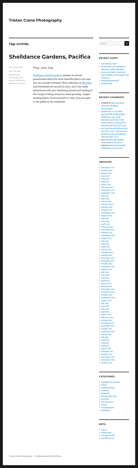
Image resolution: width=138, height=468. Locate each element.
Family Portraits (108, 388)
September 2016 (108, 193)
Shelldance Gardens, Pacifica (50, 56)
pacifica (19, 77)
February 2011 (107, 351)
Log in (104, 430)
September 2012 (108, 298)
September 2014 (108, 235)
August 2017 (106, 173)
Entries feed (106, 433)
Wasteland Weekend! (110, 81)
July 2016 (105, 196)
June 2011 (105, 340)
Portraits (105, 399)
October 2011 (106, 329)
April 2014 (105, 247)
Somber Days (107, 83)
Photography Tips (109, 396)
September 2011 (108, 331)
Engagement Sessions (110, 382)
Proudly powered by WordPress (48, 456)
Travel (104, 405)
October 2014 (106, 233)
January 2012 (106, 320)
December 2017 (107, 167)
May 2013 (105, 278)
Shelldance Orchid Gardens (47, 75)
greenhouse (14, 75)
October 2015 (106, 210)
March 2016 (106, 201)
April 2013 (105, 281)
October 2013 (106, 264)
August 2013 (106, 269)
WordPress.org (107, 438)
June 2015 (105, 221)
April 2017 (105, 182)
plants (11, 80)
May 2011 (105, 343)
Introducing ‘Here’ (109, 64)
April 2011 (105, 346)
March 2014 (106, 249)
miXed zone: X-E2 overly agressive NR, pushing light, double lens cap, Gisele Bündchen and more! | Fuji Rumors (113, 117)
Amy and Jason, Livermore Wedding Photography (113, 106)
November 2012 (108, 292)
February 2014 (107, 252)
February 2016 (107, 204)
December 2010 (107, 357)
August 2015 (106, 216)
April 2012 (105, 312)
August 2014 (106, 238)
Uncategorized (107, 407)
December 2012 (107, 289)
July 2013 (105, 272)
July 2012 (105, 303)
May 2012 (105, 309)
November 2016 (108, 190)
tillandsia (87, 82)
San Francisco (15, 71)
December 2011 (107, 323)
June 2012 (105, 306)
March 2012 (106, 315)
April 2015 (105, 224)
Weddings (105, 410)
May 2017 (105, 179)
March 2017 (106, 184)
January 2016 (106, 207)
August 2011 (106, 334)
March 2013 (106, 283)
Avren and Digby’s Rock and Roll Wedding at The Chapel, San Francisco (115, 75)
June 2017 (105, 176)
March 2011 (106, 348)
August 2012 (106, 300)
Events (104, 385)
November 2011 (107, 326)
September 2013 (108, 266)
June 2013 (105, 275)
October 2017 (106, 170)
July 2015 (105, 218)
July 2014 (105, 241)
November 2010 (108, 360)
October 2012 (106, 295)
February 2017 (107, 187)
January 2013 (106, 286)
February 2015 (107, 227)
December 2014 (107, 230)
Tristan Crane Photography (35, 20)
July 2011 (105, 337)
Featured (105, 390)
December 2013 (107, 258)
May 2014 (105, 244)
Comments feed (108, 435)
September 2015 (108, 213)
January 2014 (106, 255)
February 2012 (107, 317)
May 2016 (105, 199)
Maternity (105, 393)
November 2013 (107, 261)
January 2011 (106, 354)
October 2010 (106, 363)
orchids (12, 77)
